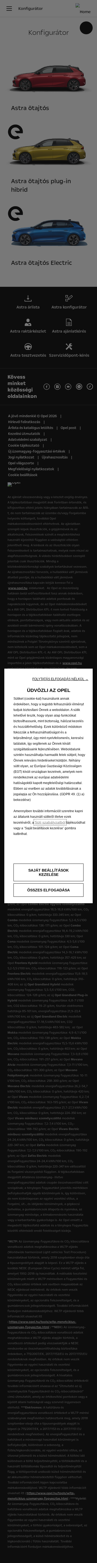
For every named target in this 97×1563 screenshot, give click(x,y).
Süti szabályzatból (50, 822)
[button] (60, 679)
